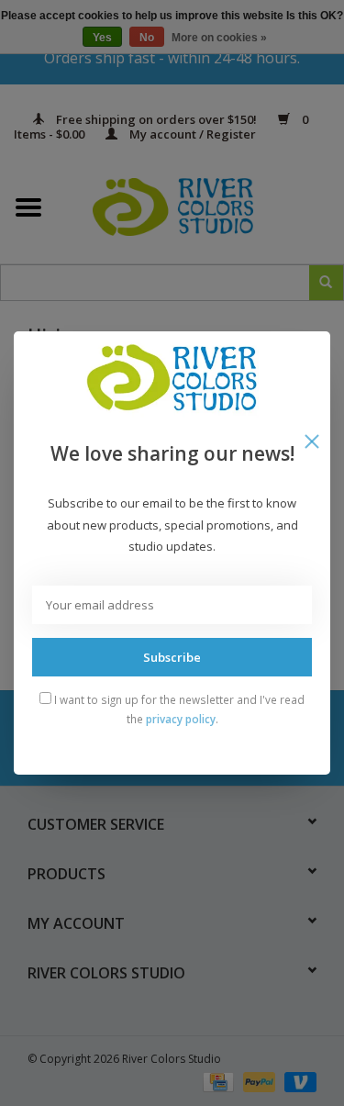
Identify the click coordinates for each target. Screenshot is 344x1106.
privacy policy (181, 718)
